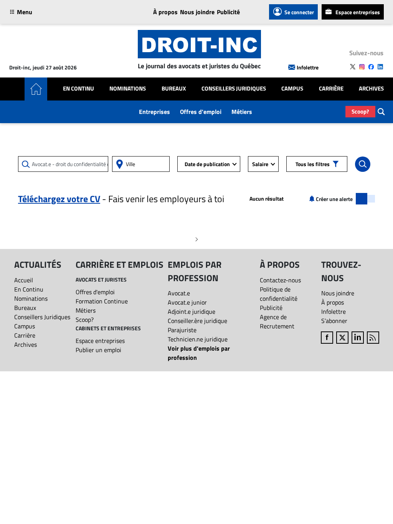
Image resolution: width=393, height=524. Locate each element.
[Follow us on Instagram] (361, 66)
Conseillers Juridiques (233, 88)
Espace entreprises (357, 12)
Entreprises (154, 111)
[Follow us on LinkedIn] (380, 66)
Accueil (23, 280)
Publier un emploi (98, 349)
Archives (371, 88)
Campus (292, 88)
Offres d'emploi (200, 111)
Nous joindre (197, 11)
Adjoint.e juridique (191, 311)
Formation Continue (102, 301)
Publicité (228, 11)
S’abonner (334, 320)
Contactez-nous (280, 280)
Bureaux (174, 88)
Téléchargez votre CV (59, 199)
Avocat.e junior (187, 302)
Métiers (241, 111)
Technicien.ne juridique (198, 339)
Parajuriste (182, 330)
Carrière (331, 88)
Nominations (127, 88)
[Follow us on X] (352, 66)
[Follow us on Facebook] (371, 66)
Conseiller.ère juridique (197, 320)
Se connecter (299, 12)
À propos (165, 11)
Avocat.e (179, 293)
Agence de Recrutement (277, 321)
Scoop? (360, 111)
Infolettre (308, 67)
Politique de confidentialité (278, 294)
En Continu (78, 88)
